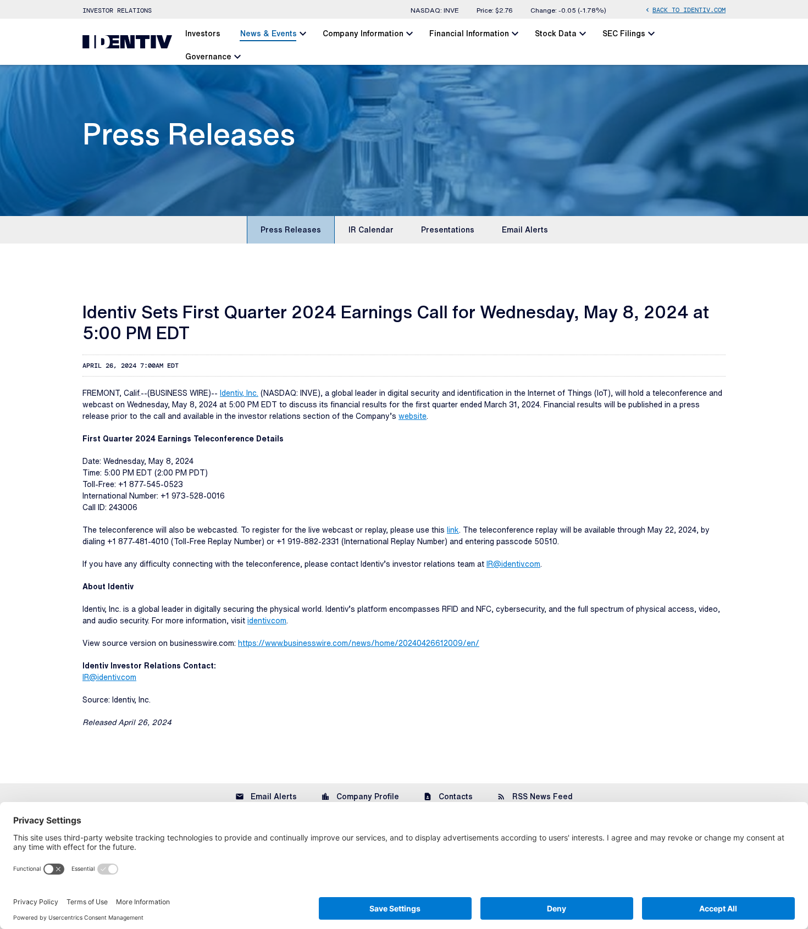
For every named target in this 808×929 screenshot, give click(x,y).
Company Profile (360, 796)
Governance (208, 56)
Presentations (447, 230)
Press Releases (291, 230)
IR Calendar (371, 230)
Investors (202, 33)
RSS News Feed (535, 796)
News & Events (268, 33)
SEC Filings (623, 33)
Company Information (363, 33)
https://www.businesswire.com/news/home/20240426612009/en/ (358, 643)
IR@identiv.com (513, 564)
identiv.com (266, 620)
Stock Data (556, 33)
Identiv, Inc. (239, 393)
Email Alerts (525, 230)
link (453, 530)
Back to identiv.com (685, 9)
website (413, 416)
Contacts (448, 796)
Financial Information (469, 33)
